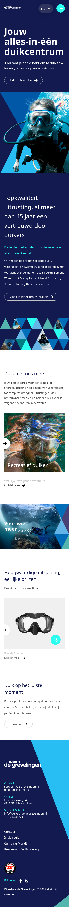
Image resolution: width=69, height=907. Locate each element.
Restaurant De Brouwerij (21, 849)
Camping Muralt (15, 843)
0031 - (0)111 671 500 (17, 790)
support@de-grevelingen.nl (21, 786)
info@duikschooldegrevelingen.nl (25, 813)
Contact (9, 832)
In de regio (12, 837)
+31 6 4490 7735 (14, 817)
